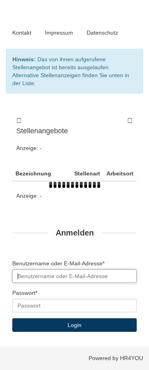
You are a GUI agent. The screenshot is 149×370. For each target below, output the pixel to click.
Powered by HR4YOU (116, 358)
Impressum (59, 32)
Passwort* (24, 293)
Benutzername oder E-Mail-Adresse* (58, 263)
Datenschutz (102, 32)
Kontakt (21, 32)
